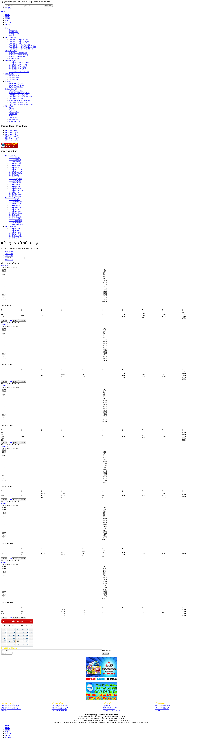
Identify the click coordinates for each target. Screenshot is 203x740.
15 (31, 635)
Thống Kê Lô (107, 705)
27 (9, 629)
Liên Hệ (157, 710)
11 (14, 635)
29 (18, 629)
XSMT (7, 17)
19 (18, 638)
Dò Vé (7, 24)
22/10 (9, 254)
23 (5, 641)
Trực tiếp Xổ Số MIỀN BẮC (10, 707)
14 (27, 635)
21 (27, 638)
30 (23, 629)
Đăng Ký (8, 7)
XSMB (7, 18)
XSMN (7, 15)
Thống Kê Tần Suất (109, 709)
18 (14, 638)
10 (9, 635)
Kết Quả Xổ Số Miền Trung (60, 707)
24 (9, 641)
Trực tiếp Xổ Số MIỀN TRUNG (11, 709)
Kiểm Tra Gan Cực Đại (110, 707)
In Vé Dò (4, 710)
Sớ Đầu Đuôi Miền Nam (162, 705)
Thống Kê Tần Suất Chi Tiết (111, 710)
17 (9, 638)
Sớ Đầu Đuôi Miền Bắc (162, 709)
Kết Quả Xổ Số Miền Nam (60, 705)
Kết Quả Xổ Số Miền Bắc (59, 709)
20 (23, 638)
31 (27, 629)
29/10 (9, 256)
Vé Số (9, 320)
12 (18, 635)
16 (5, 638)
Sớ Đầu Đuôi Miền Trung (163, 707)
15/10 (9, 252)
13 (23, 635)
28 (14, 629)
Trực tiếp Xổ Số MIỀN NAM (10, 705)
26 (5, 629)
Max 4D (8, 22)
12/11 (9, 260)
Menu (3, 11)
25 (14, 641)
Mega (7, 20)
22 (31, 638)
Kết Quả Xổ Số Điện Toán (59, 710)
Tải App (8, 737)
